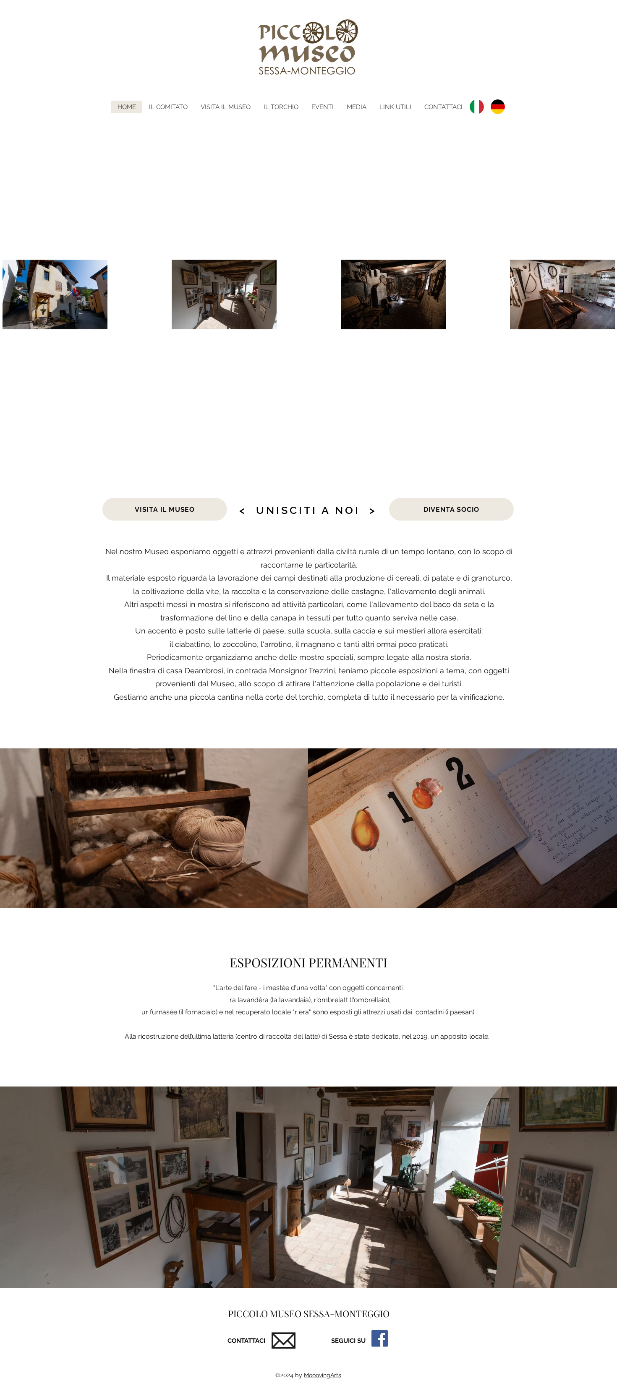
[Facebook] (379, 1338)
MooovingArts (322, 1375)
